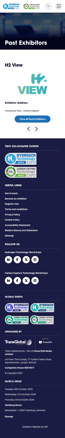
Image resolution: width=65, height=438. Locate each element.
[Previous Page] (29, 129)
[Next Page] (36, 129)
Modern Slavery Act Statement (21, 230)
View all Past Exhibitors (33, 119)
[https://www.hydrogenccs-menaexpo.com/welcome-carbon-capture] (17, 323)
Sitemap (9, 235)
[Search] (48, 6)
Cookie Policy (12, 219)
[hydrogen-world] (20, 164)
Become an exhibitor (16, 198)
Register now (12, 203)
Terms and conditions (16, 209)
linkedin (8, 259)
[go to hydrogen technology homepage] (11, 6)
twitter (26, 259)
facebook (17, 259)
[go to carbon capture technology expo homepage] (31, 6)
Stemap (9, 416)
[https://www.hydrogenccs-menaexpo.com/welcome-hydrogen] (17, 311)
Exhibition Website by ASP (35, 426)
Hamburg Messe (13, 405)
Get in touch (11, 193)
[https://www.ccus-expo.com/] (42, 323)
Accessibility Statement (17, 225)
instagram (35, 259)
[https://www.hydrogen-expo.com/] (42, 311)
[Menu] (59, 6)
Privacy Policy (12, 214)
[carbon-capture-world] (20, 177)
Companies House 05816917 (19, 367)
